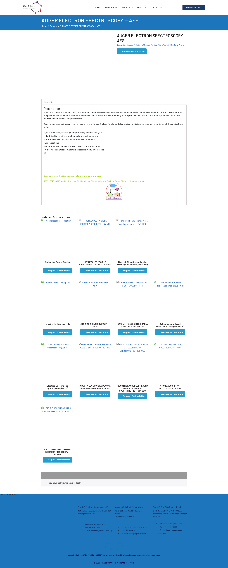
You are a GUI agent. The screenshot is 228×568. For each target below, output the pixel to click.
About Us (142, 7)
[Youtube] (108, 546)
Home (97, 7)
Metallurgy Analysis (177, 45)
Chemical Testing (150, 45)
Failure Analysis (164, 45)
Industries (127, 7)
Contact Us (157, 7)
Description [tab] (49, 102)
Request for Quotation (133, 51)
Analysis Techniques (134, 45)
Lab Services (111, 7)
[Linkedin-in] (119, 546)
